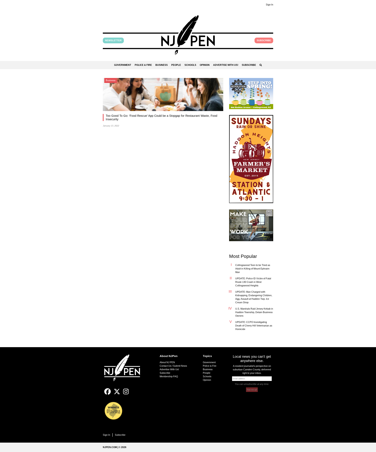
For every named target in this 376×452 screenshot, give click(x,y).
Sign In (269, 4)
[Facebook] (107, 394)
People (176, 65)
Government (122, 65)
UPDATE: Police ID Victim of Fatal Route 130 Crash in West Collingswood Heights (253, 282)
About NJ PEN (167, 362)
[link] (251, 93)
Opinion (205, 65)
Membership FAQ (169, 376)
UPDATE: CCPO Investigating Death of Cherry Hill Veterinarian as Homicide (253, 325)
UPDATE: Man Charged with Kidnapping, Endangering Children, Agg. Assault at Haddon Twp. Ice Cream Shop (253, 297)
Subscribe (264, 40)
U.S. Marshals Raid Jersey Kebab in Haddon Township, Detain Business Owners (254, 312)
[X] (117, 394)
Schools (190, 65)
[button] (188, 35)
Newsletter (113, 40)
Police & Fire (143, 65)
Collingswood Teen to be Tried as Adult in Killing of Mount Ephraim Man (252, 268)
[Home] (124, 371)
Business (161, 65)
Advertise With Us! (225, 65)
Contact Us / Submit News (173, 366)
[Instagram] (126, 394)
